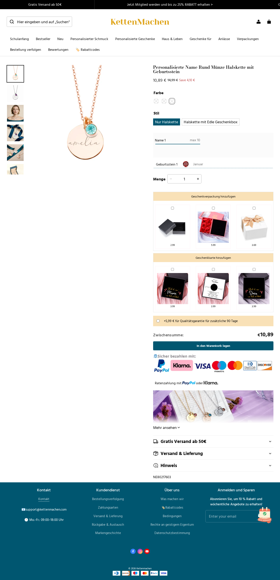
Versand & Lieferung (107, 515)
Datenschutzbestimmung (172, 532)
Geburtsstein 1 (166, 164)
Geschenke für (200, 38)
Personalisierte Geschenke (135, 38)
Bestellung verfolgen (25, 49)
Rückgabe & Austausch (108, 524)
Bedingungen (172, 515)
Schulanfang (19, 38)
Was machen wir (172, 498)
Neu (60, 38)
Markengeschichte (108, 532)
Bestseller (43, 38)
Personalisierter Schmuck (89, 38)
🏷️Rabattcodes (172, 507)
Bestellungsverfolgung (108, 498)
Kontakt (43, 498)
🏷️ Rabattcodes (87, 49)
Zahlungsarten (108, 507)
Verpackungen (248, 38)
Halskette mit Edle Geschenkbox (211, 122)
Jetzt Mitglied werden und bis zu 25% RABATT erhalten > (170, 4)
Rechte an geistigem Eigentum (172, 524)
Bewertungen (58, 49)
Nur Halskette (166, 122)
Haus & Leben (172, 38)
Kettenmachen (144, 568)
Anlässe (224, 38)
